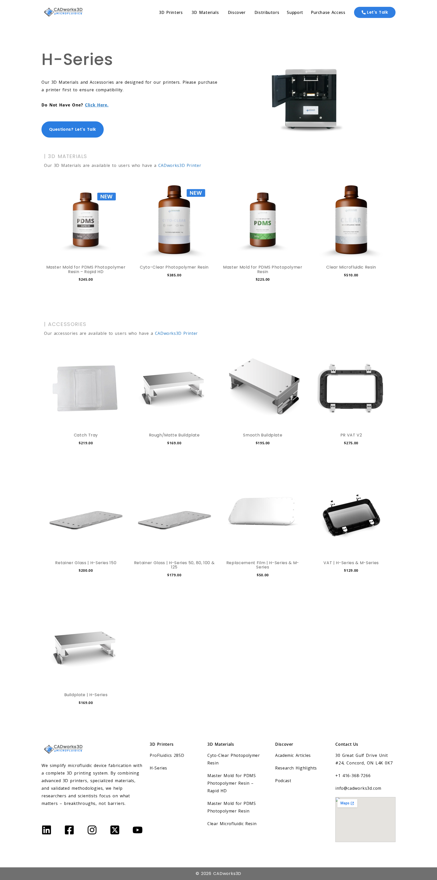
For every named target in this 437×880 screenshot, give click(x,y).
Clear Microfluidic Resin (231, 823)
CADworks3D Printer (179, 165)
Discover (284, 744)
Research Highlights (296, 768)
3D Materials (220, 744)
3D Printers (162, 744)
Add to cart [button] (85, 297)
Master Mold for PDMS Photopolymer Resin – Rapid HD (231, 783)
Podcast (283, 780)
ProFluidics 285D (167, 755)
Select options (86, 720)
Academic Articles (293, 755)
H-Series (158, 768)
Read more (351, 592)
